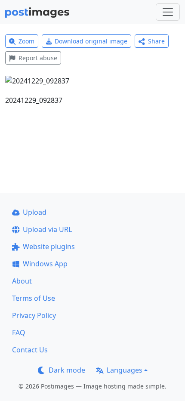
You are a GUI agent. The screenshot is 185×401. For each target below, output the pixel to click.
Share (156, 41)
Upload (34, 212)
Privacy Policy (34, 315)
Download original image (91, 41)
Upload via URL (47, 229)
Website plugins (49, 246)
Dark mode (67, 370)
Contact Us (30, 350)
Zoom (26, 41)
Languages (124, 370)
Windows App (45, 263)
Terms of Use (33, 298)
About (22, 281)
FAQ (18, 332)
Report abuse (37, 58)
